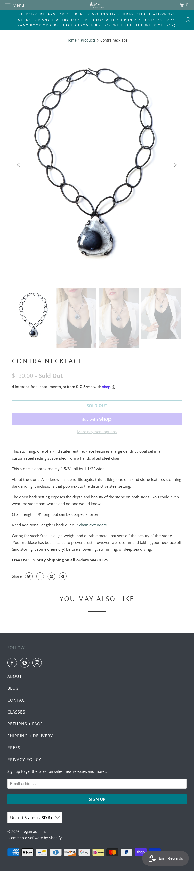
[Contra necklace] (97, 165)
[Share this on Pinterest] (50, 576)
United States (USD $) (31, 817)
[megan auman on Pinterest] (26, 662)
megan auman (32, 831)
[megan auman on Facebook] (13, 662)
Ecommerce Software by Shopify (34, 837)
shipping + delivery (30, 736)
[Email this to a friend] (62, 576)
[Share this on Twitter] (28, 576)
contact (17, 700)
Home (72, 40)
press (13, 747)
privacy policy (24, 759)
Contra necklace (47, 360)
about (14, 676)
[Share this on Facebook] (39, 576)
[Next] (174, 164)
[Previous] (20, 164)
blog (13, 688)
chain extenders (93, 524)
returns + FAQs (25, 724)
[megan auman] (97, 5)
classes (16, 712)
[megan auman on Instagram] (38, 662)
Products (88, 40)
